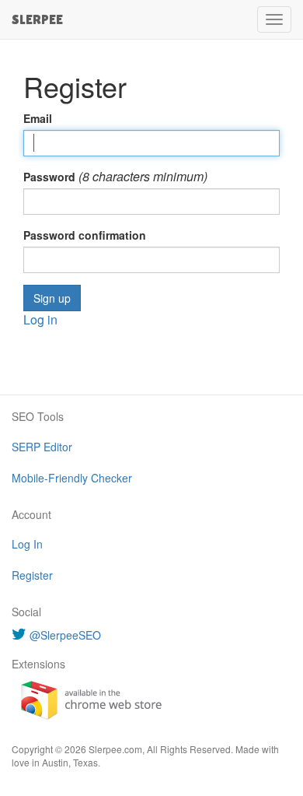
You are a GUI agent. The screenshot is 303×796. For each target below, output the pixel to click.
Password (49, 176)
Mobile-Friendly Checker (72, 478)
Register (32, 575)
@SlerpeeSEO (65, 635)
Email (37, 118)
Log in (40, 319)
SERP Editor (42, 446)
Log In (27, 544)
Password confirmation (84, 235)
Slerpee (37, 19)
